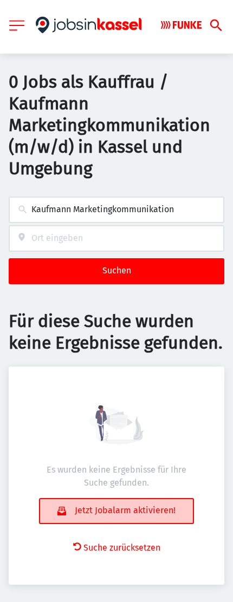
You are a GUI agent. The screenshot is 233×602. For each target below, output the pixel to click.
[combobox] (116, 210)
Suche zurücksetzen (121, 547)
